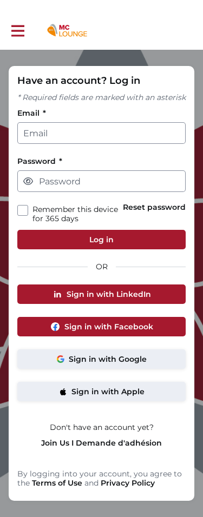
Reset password (154, 207)
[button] (28, 181)
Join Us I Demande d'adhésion (101, 443)
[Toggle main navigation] (17, 30)
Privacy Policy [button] (128, 483)
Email (31, 113)
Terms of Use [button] (57, 483)
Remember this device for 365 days (75, 214)
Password (39, 161)
